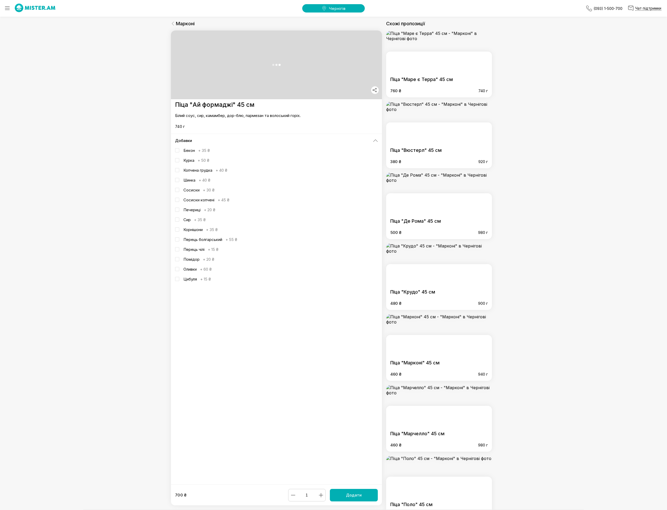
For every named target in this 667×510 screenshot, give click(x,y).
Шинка (196, 180)
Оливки (197, 269)
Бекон (196, 150)
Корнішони (200, 229)
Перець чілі (200, 249)
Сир (194, 219)
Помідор (198, 259)
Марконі (185, 23)
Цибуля (197, 279)
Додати (354, 495)
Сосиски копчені (206, 199)
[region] (276, 257)
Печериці (199, 209)
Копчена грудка (205, 170)
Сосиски (198, 190)
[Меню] (7, 8)
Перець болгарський (210, 239)
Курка (196, 160)
